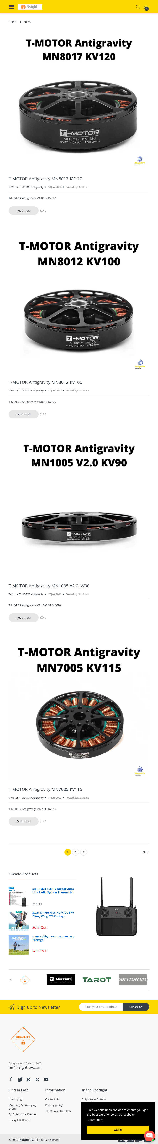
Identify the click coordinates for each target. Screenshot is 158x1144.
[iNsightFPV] (30, 7)
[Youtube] (46, 1079)
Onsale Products (23, 874)
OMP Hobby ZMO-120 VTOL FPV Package (53, 938)
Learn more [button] (95, 1119)
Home (12, 22)
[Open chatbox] (149, 1136)
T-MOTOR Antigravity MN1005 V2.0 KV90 (49, 586)
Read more (24, 210)
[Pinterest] (37, 1079)
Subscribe (135, 1007)
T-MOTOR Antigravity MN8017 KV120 (45, 178)
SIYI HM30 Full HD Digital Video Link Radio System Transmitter (53, 890)
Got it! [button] (118, 1129)
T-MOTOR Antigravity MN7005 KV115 (45, 789)
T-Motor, (14, 187)
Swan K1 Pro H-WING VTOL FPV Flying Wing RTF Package (53, 914)
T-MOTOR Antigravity (31, 187)
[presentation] (11, 980)
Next (146, 852)
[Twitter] (20, 1079)
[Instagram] (28, 1079)
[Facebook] (11, 1079)
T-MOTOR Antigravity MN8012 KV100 (45, 382)
